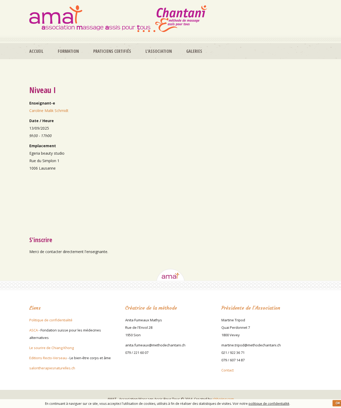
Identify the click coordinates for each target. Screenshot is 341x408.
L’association (158, 51)
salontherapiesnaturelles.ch (52, 368)
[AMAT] (118, 18)
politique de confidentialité (269, 403)
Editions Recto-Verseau (48, 357)
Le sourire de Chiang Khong (51, 347)
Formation (68, 51)
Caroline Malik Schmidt (48, 110)
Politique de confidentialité (50, 320)
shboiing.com (223, 399)
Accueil (36, 51)
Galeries (194, 51)
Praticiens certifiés (112, 51)
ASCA (33, 330)
